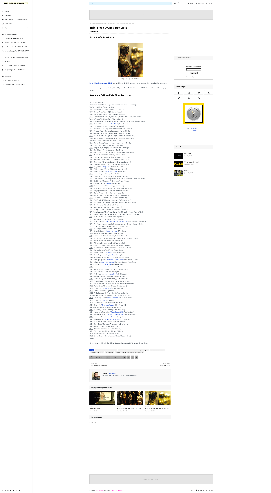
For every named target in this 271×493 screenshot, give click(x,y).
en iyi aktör (113, 350)
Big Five (186, 170)
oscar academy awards (157, 350)
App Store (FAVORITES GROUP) (15, 65)
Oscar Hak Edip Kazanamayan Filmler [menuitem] (16, 19)
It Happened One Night (110, 124)
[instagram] (5, 491)
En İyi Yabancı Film (94, 408)
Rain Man (109, 252)
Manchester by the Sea (112, 319)
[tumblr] (10, 491)
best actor (105, 350)
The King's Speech (108, 305)
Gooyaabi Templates (117, 490)
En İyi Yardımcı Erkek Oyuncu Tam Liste (157, 408)
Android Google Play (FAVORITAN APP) (17, 51)
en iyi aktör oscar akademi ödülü (127, 350)
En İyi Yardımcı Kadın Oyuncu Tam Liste (129, 408)
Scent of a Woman (107, 262)
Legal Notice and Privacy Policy (14, 84)
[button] (176, 3)
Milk (104, 300)
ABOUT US (201, 3)
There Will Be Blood (113, 298)
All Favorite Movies (11, 34)
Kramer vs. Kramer (112, 231)
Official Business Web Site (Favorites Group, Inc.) (15, 59)
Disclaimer (8, 76)
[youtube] (16, 491)
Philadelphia (107, 264)
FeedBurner (198, 77)
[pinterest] (7, 491)
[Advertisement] (193, 37)
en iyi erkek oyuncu (143, 350)
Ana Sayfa (92, 23)
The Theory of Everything (115, 314)
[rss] (19, 491)
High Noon (106, 167)
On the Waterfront (111, 171)
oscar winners (109, 352)
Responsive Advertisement (151, 15)
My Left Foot (111, 255)
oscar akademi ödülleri (97, 352)
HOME (191, 3)
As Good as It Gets (112, 274)
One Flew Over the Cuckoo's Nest (117, 221)
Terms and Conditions (12, 80)
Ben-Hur (109, 183)
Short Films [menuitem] (8, 23)
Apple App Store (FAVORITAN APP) (16, 47)
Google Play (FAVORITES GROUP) (15, 70)
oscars (118, 352)
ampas (98, 350)
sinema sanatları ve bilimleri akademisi (106, 23)
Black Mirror (187, 153)
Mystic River (107, 288)
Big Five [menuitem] (7, 28)
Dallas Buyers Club (117, 312)
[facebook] (2, 491)
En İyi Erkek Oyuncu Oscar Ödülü (100, 83)
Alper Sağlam (94, 31)
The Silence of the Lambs (115, 260)
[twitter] (13, 491)
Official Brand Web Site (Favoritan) (16, 42)
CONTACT (210, 3)
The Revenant (112, 317)
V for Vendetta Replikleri (191, 162)
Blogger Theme (100, 490)
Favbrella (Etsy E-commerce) (14, 38)
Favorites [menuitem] (8, 15)
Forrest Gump (107, 267)
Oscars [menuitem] (7, 11)
